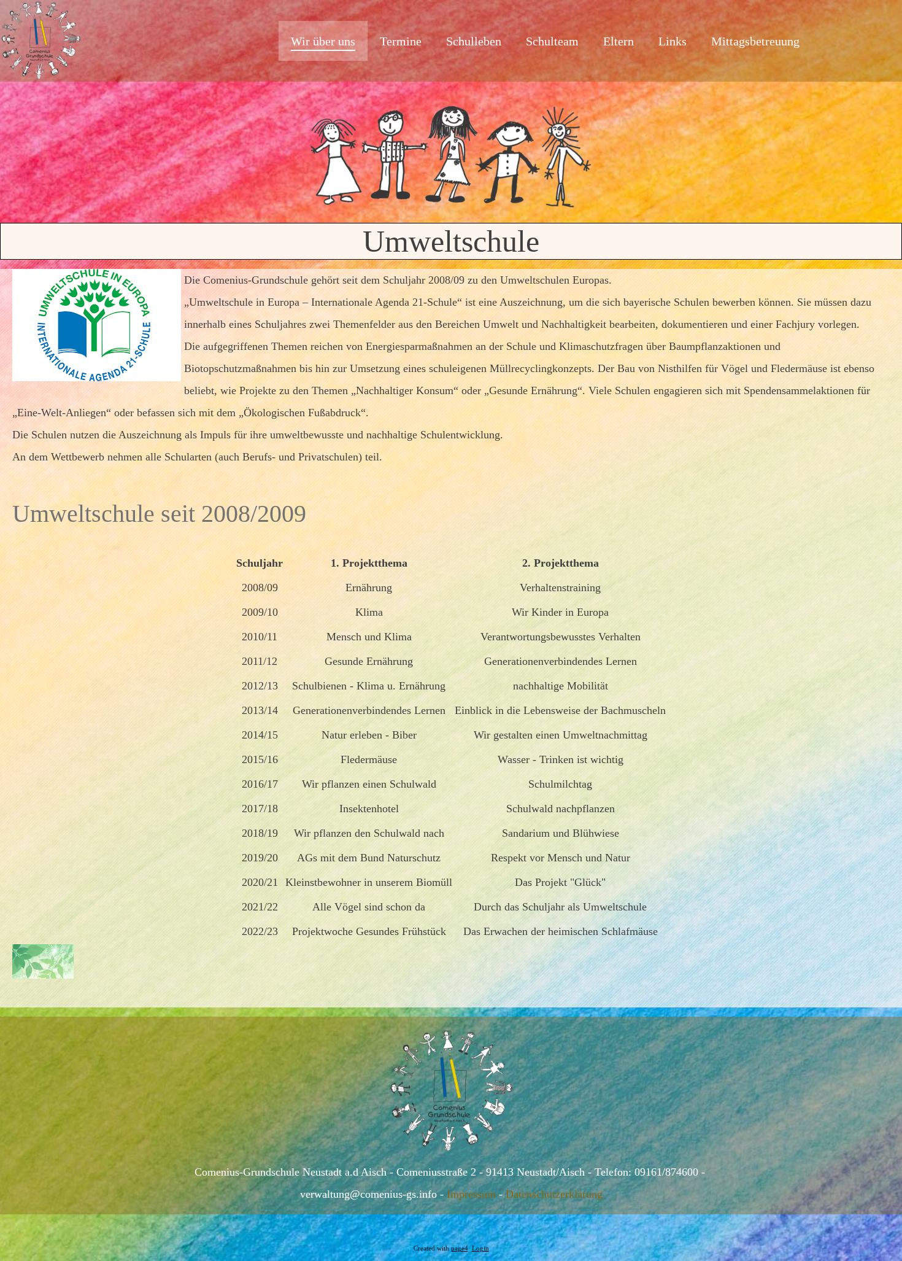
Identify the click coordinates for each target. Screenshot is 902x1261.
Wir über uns (323, 41)
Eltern (618, 41)
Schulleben (473, 41)
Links (672, 41)
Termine (401, 41)
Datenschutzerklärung (554, 1194)
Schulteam (552, 41)
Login (480, 1248)
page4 (459, 1248)
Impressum (471, 1194)
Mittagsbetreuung (755, 41)
